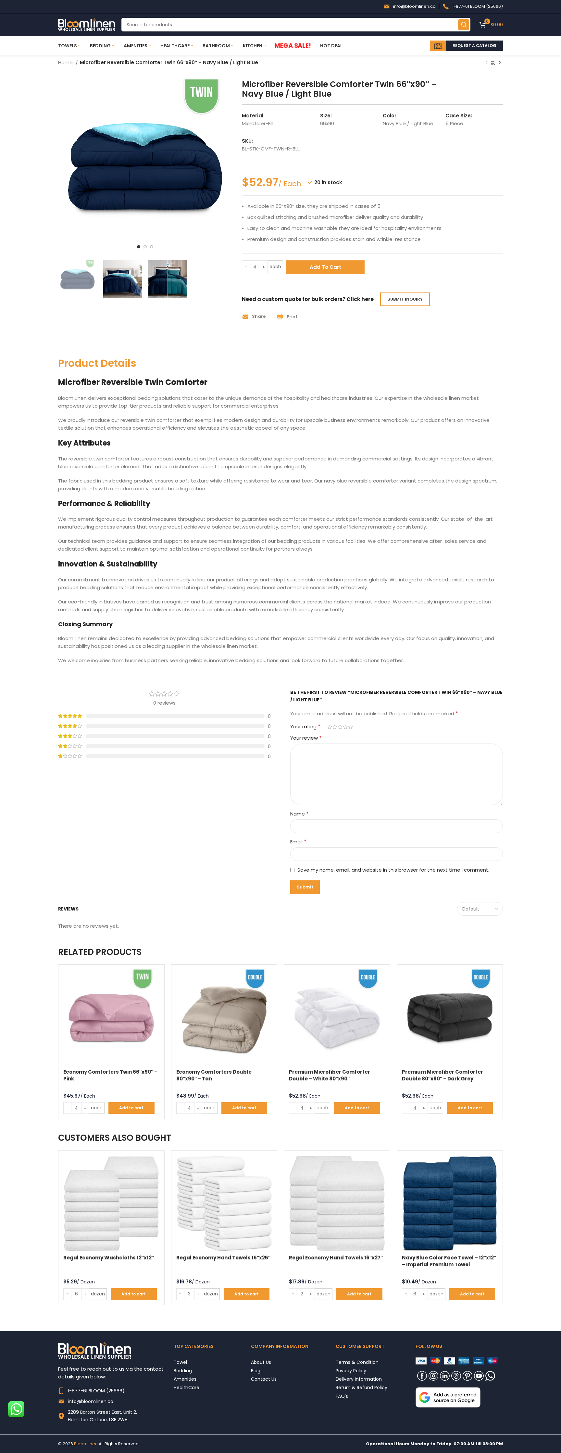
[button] (256, 316)
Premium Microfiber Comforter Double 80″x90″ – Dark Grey (442, 1075)
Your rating (305, 726)
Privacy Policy (351, 1370)
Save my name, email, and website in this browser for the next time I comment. (393, 869)
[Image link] (448, 1397)
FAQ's (342, 1396)
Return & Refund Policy (361, 1387)
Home (66, 62)
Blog (255, 1370)
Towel (180, 1362)
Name (299, 813)
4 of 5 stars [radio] (345, 726)
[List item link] (116, 1390)
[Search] (463, 24)
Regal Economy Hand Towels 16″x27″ (336, 1257)
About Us (261, 1362)
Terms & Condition (357, 1362)
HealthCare (186, 1387)
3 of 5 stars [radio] (340, 726)
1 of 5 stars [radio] (329, 726)
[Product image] (111, 1018)
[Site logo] (86, 24)
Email (298, 841)
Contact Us (264, 1379)
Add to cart (325, 267)
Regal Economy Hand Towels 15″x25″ (223, 1257)
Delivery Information (359, 1379)
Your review (306, 738)
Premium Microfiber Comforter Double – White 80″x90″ (329, 1075)
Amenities (185, 1379)
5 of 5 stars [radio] (350, 726)
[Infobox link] (409, 6)
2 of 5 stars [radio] (334, 726)
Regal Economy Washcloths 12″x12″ (108, 1257)
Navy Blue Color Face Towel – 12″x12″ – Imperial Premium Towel (449, 1261)
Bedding (183, 1370)
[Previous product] (486, 63)
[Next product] (499, 63)
